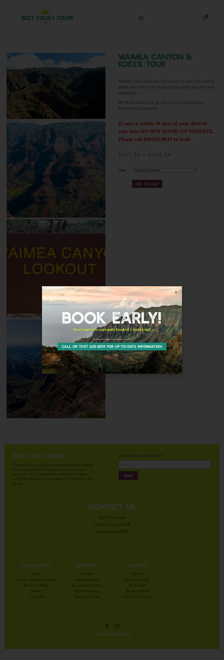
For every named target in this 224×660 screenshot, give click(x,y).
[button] (112, 346)
